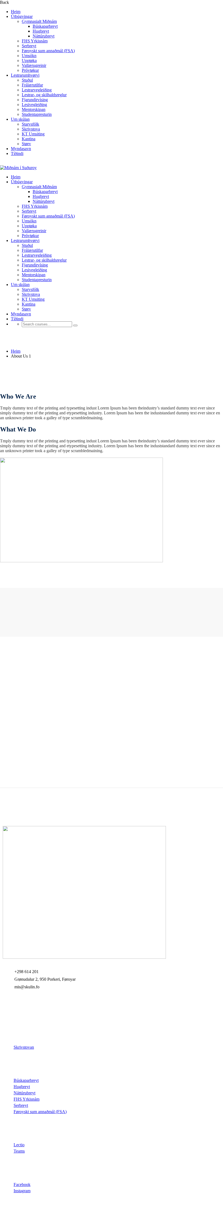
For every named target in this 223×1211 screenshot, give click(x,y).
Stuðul (27, 80)
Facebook (22, 1184)
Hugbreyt (41, 31)
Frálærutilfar (32, 85)
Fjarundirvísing (35, 99)
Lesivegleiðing (34, 104)
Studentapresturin (37, 114)
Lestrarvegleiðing (37, 90)
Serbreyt (29, 46)
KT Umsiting (33, 134)
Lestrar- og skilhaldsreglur (44, 94)
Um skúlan (20, 119)
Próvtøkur (30, 70)
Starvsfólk (30, 124)
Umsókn (29, 55)
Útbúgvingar (22, 16)
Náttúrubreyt (43, 36)
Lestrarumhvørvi (25, 75)
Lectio (19, 1144)
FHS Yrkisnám (35, 41)
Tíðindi (17, 153)
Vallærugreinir (34, 65)
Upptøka (29, 60)
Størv (26, 143)
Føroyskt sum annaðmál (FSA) (48, 50)
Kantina (28, 138)
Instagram (22, 1190)
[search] (75, 325)
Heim (15, 11)
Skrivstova (31, 129)
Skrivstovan (24, 1047)
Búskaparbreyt (45, 26)
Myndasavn (21, 148)
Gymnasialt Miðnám (39, 21)
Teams (19, 1151)
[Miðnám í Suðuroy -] (18, 167)
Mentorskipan (33, 109)
